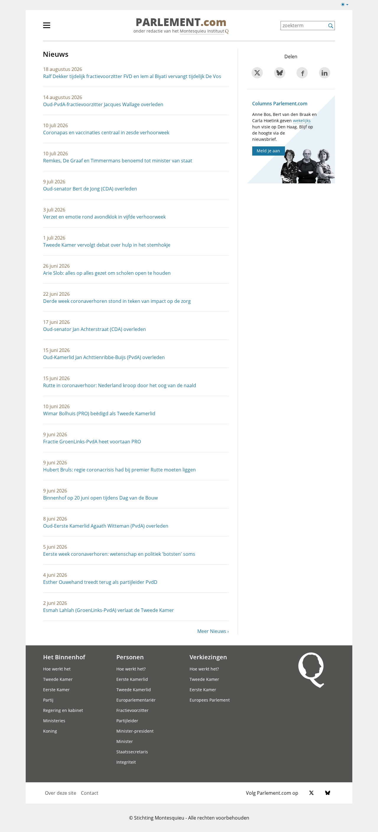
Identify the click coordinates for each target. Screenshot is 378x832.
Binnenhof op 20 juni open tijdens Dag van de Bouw (100, 498)
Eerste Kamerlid (132, 679)
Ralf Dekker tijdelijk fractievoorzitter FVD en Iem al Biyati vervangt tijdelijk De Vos (132, 76)
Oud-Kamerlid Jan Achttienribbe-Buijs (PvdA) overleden (104, 357)
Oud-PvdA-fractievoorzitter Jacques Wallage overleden (103, 104)
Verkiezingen (208, 657)
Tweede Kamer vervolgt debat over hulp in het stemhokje (106, 245)
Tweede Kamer (58, 679)
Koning (50, 731)
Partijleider (127, 720)
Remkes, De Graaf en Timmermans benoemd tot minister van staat (117, 160)
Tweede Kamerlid (133, 689)
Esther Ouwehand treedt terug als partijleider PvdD (100, 582)
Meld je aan (268, 151)
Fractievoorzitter (132, 710)
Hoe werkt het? (131, 669)
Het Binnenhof (64, 657)
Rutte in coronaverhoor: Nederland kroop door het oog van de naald (119, 385)
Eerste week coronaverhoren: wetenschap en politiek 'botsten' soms (119, 554)
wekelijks (302, 120)
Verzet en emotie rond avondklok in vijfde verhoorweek (104, 217)
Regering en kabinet (63, 710)
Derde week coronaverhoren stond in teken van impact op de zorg (117, 301)
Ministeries (54, 720)
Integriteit (126, 762)
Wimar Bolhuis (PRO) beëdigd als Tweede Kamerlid (99, 413)
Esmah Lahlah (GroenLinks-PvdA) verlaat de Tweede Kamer (108, 610)
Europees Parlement (210, 700)
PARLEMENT (181, 22)
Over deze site (60, 793)
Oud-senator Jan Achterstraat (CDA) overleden (94, 329)
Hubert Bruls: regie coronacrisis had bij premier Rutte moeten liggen (119, 469)
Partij (48, 700)
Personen (130, 657)
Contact (89, 793)
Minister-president (135, 731)
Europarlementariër (136, 700)
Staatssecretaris (132, 752)
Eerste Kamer (56, 689)
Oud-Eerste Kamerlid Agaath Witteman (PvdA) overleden (105, 526)
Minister (124, 741)
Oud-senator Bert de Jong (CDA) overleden (90, 188)
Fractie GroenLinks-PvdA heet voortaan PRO (92, 441)
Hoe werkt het (57, 669)
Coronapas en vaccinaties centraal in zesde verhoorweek (106, 132)
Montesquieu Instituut (202, 31)
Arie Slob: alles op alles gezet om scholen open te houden (107, 273)
